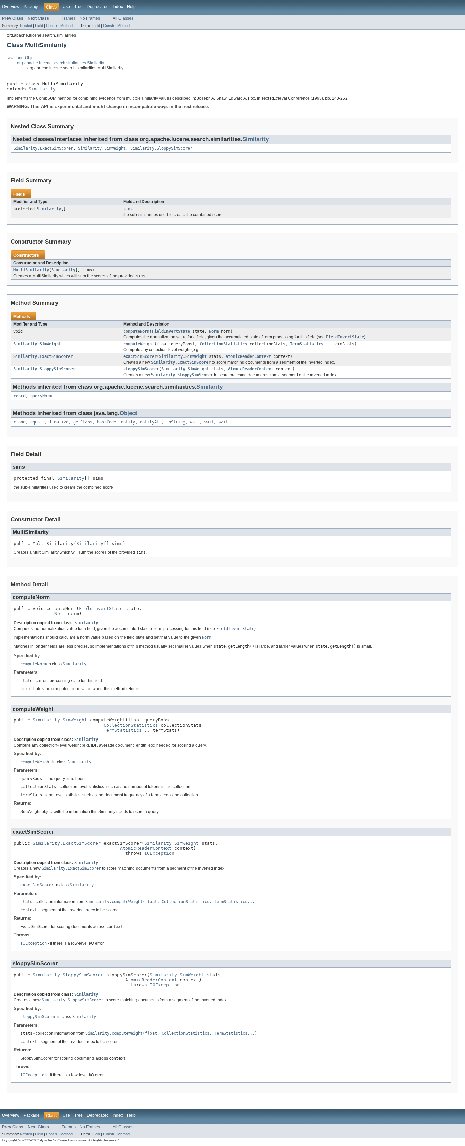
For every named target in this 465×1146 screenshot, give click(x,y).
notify (128, 422)
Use (66, 6)
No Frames (90, 18)
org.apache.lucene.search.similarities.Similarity (60, 63)
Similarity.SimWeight (102, 148)
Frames (69, 18)
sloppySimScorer (141, 369)
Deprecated (98, 6)
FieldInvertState (171, 331)
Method (66, 25)
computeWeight (138, 344)
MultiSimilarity (31, 270)
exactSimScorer (140, 356)
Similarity (42, 89)
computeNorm (136, 331)
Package (31, 6)
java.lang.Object (22, 57)
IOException (159, 853)
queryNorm (41, 396)
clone (20, 422)
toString (175, 422)
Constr (51, 25)
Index (118, 6)
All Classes (123, 18)
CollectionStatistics (223, 344)
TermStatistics (306, 344)
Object (128, 413)
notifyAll (150, 422)
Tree (78, 6)
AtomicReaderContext (248, 356)
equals (37, 422)
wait (194, 422)
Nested (26, 25)
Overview (10, 6)
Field (39, 25)
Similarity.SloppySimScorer (161, 148)
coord (20, 396)
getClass (82, 422)
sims (128, 208)
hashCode (106, 422)
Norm (214, 331)
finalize (58, 422)
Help (131, 6)
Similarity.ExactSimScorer (43, 148)
